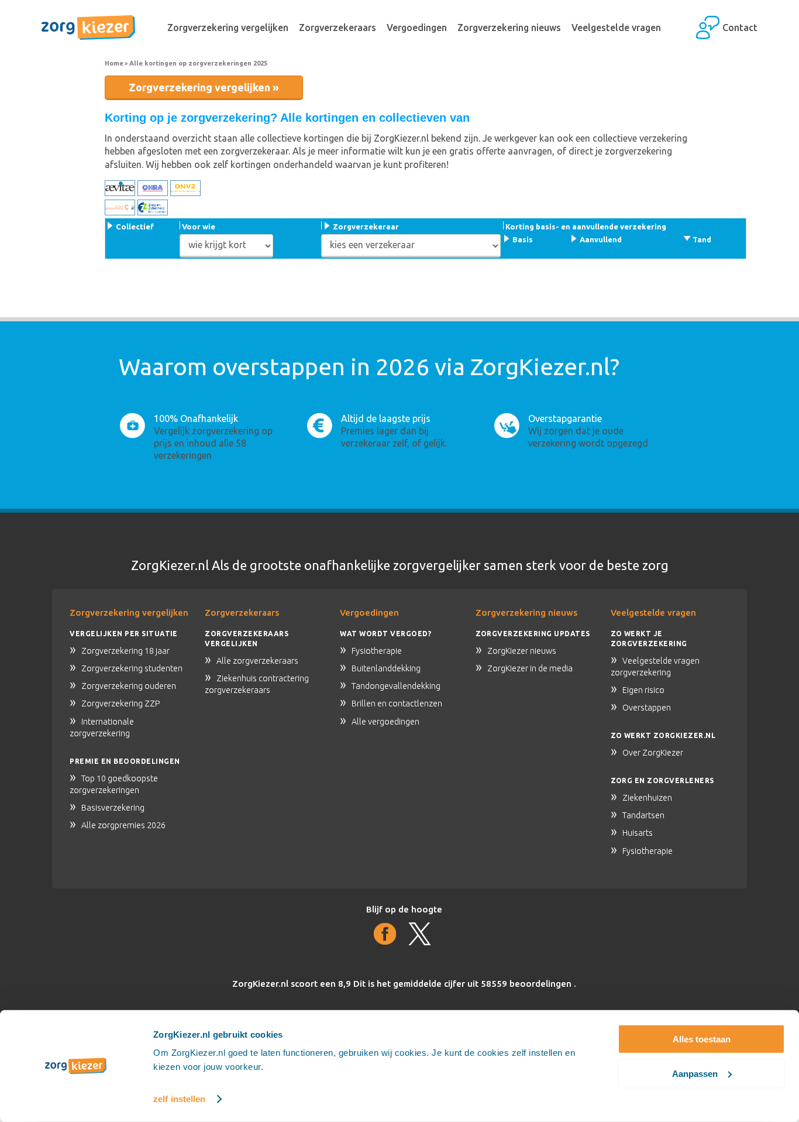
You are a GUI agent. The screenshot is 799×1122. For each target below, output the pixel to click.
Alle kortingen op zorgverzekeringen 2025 (198, 63)
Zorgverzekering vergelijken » (204, 87)
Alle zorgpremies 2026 (123, 825)
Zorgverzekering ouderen (128, 686)
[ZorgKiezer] (88, 27)
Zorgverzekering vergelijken (227, 27)
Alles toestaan (702, 1039)
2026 (402, 367)
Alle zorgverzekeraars (257, 660)
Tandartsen (643, 815)
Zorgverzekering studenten (131, 668)
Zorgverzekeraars (337, 27)
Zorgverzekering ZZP (120, 703)
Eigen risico (643, 690)
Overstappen (646, 707)
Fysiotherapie (377, 651)
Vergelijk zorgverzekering (206, 431)
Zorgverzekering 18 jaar (125, 651)
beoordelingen (527, 984)
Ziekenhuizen (647, 797)
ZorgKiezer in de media (530, 668)
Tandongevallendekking (396, 686)
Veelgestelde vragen (616, 27)
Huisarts (637, 833)
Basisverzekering (112, 807)
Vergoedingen (417, 27)
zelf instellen (179, 1099)
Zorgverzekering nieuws (509, 27)
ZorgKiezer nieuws (521, 651)
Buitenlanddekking (386, 668)
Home (114, 63)
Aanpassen (695, 1073)
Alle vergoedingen (385, 721)
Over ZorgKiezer (652, 752)
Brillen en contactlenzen (397, 703)
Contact (739, 27)
